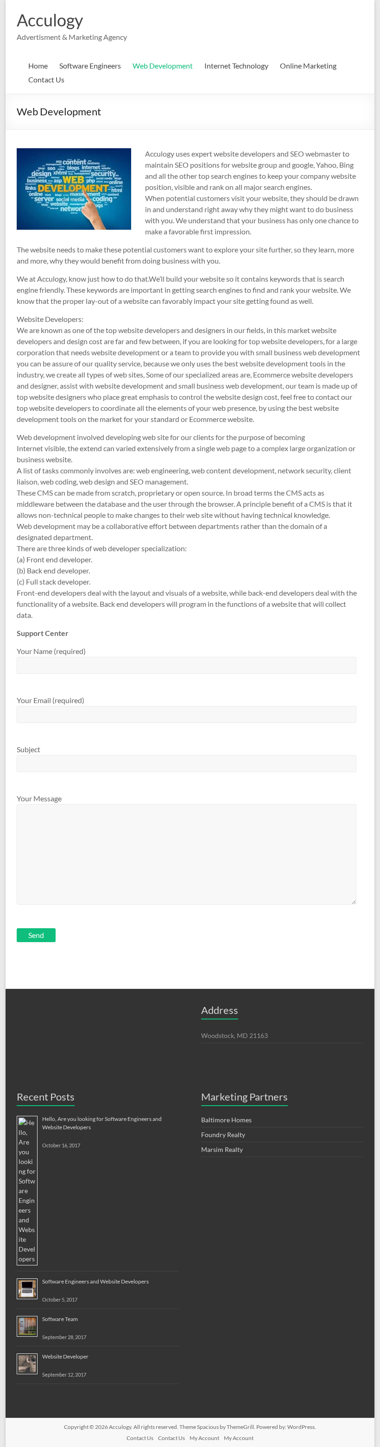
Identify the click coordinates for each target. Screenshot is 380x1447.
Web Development (163, 65)
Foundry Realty (223, 1135)
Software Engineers (90, 65)
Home (38, 65)
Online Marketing (308, 65)
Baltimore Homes (226, 1120)
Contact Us (46, 79)
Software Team (60, 1318)
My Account (204, 1437)
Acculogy (50, 20)
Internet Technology (236, 65)
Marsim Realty (222, 1149)
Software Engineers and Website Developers (95, 1281)
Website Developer (65, 1356)
